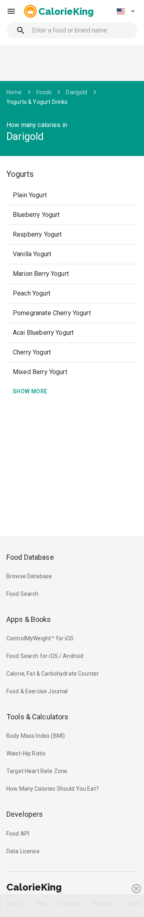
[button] (126, 11)
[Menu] (11, 11)
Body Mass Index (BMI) (35, 736)
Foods (44, 92)
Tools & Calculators (37, 717)
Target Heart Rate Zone (36, 771)
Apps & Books (28, 619)
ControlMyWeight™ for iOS (40, 638)
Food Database (30, 557)
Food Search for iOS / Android (44, 656)
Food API (17, 833)
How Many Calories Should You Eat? (52, 788)
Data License (23, 851)
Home (14, 92)
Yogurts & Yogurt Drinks (37, 102)
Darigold (76, 92)
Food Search (22, 594)
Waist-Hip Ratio (26, 753)
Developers (24, 814)
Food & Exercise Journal (37, 691)
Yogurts (20, 174)
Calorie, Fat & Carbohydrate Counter (52, 673)
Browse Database (29, 576)
